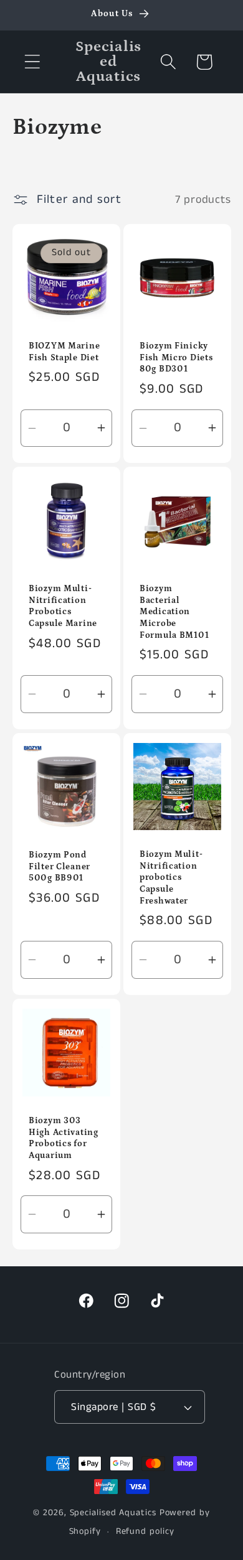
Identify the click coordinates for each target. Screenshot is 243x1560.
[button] (32, 62)
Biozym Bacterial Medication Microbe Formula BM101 (174, 612)
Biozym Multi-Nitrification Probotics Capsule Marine (63, 606)
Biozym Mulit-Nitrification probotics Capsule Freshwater (171, 877)
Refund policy (145, 1531)
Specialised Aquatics (113, 1512)
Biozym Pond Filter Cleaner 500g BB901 (59, 866)
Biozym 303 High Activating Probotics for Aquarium (63, 1138)
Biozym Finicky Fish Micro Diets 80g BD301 (176, 357)
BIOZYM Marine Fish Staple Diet (64, 352)
